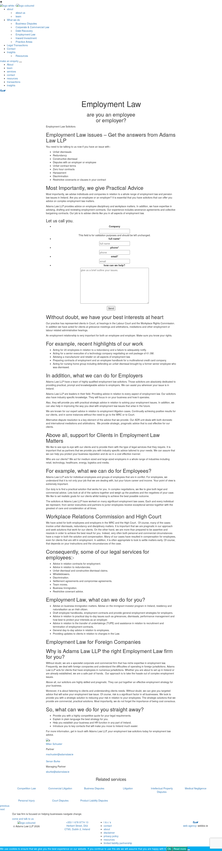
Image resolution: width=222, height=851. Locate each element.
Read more (180, 848)
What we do (13, 20)
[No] (188, 849)
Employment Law (25, 34)
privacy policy (111, 836)
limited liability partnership (118, 843)
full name (114, 238)
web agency (189, 825)
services (11, 71)
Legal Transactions (17, 45)
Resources (22, 55)
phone (114, 247)
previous (4, 805)
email (114, 256)
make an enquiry (9, 61)
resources (12, 78)
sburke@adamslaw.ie (57, 771)
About (10, 64)
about (107, 829)
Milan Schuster (54, 744)
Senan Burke (53, 761)
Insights (11, 52)
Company (114, 226)
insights (11, 85)
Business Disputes (26, 23)
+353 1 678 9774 (75, 822)
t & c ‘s (107, 822)
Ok (169, 848)
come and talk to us (23, 818)
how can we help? (114, 265)
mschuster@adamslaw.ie (59, 754)
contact (11, 75)
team (18, 16)
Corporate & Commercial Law (32, 27)
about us (20, 12)
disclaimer (109, 832)
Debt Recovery (24, 30)
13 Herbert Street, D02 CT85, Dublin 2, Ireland (77, 825)
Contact (11, 48)
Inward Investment (26, 38)
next (2, 809)
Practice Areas (24, 41)
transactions (13, 82)
